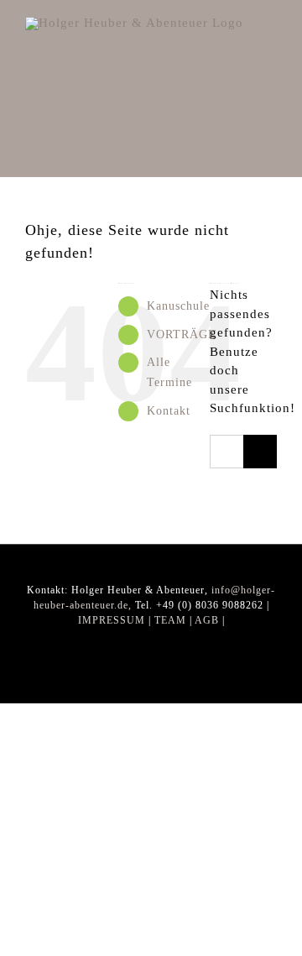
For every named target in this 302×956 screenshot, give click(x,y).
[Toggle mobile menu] (270, 25)
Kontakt (168, 411)
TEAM (170, 620)
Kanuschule (178, 306)
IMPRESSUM (111, 620)
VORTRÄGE (181, 334)
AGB (207, 620)
